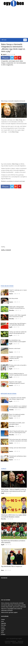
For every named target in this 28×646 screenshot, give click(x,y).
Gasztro (3, 627)
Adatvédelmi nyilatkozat (10, 641)
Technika (3, 629)
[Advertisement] (14, 23)
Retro (2, 632)
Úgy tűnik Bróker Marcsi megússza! (11, 566)
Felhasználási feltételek (17, 643)
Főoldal (4, 40)
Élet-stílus (3, 625)
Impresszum (20, 641)
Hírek (2, 621)
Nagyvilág (3, 623)
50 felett (3, 634)
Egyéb (2, 630)
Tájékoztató (7, 643)
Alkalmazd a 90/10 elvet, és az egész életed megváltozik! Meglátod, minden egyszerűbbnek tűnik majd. (13, 516)
